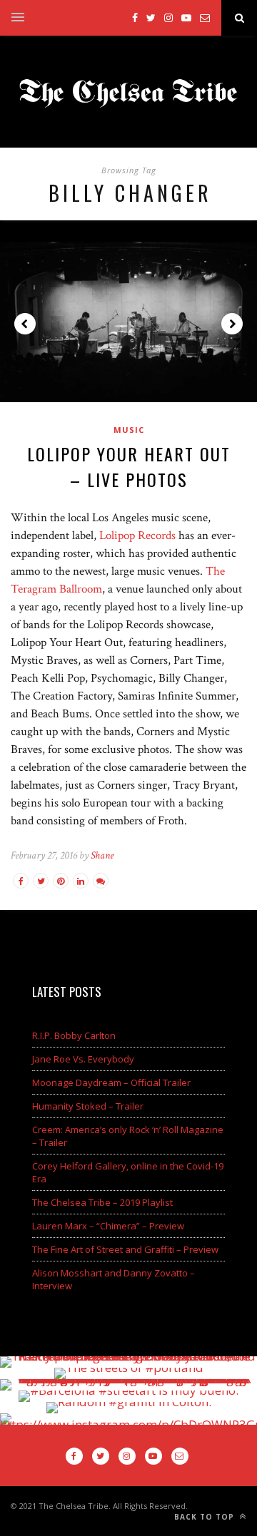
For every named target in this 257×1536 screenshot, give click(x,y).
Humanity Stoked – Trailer (87, 1106)
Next (232, 323)
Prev (25, 323)
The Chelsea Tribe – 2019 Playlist (102, 1202)
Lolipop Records (137, 535)
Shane (102, 855)
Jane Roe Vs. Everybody (83, 1059)
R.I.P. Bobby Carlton (74, 1035)
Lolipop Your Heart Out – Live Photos (129, 466)
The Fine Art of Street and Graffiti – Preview (125, 1249)
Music (129, 429)
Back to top (205, 1517)
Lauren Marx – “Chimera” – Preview (108, 1225)
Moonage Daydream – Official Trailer (111, 1082)
